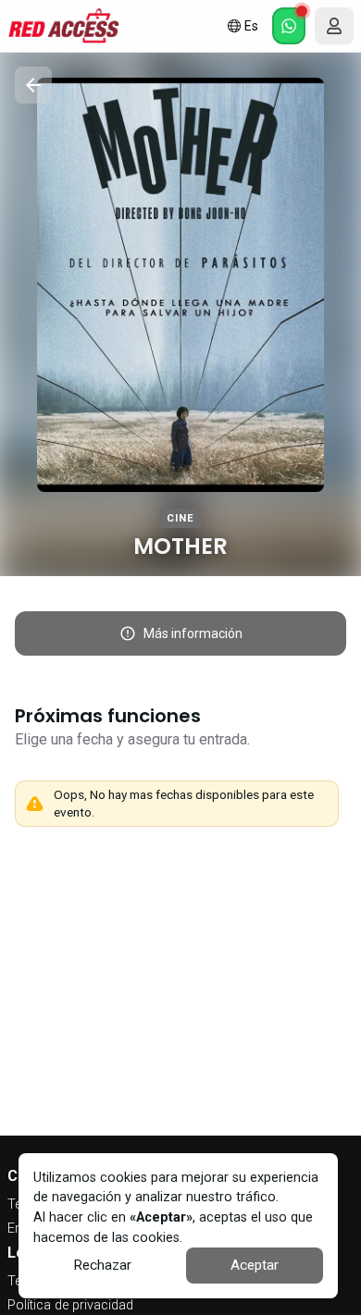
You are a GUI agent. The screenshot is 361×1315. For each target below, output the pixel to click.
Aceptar (254, 1265)
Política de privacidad (70, 1305)
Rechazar (102, 1265)
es (251, 25)
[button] (288, 25)
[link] (63, 25)
